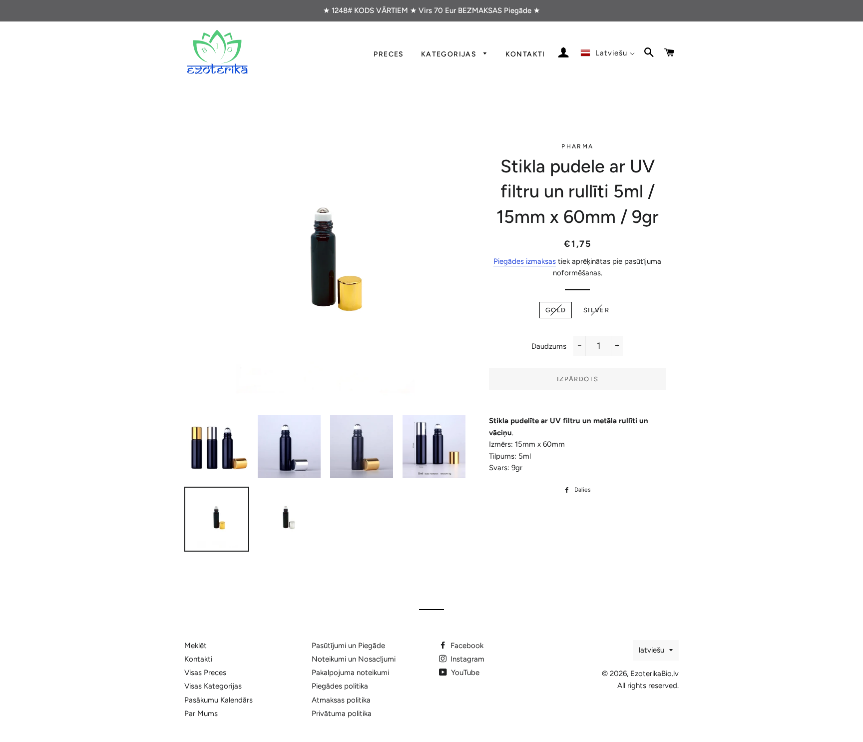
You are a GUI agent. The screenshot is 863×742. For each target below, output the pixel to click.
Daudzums (548, 346)
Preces (389, 54)
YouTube (464, 672)
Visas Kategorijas (213, 686)
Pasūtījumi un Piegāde (348, 645)
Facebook (465, 645)
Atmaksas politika (341, 700)
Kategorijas (450, 54)
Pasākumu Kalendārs (218, 700)
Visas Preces (205, 672)
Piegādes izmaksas (524, 261)
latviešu (651, 650)
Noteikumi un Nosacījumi (354, 659)
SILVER (596, 310)
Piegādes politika (340, 686)
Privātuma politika (342, 713)
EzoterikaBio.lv (654, 673)
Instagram (466, 659)
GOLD (555, 310)
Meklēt (195, 645)
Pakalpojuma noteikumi (350, 672)
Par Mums (201, 713)
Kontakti (525, 54)
